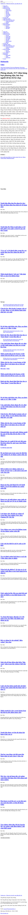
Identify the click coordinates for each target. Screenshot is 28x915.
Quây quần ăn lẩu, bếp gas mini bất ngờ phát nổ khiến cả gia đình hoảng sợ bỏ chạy (14, 594)
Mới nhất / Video (5, 368)
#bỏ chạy (20, 157)
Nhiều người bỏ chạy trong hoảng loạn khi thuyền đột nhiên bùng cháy (13, 711)
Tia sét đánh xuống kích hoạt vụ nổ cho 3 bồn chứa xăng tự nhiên (14, 557)
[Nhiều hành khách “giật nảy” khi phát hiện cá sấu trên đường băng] (13, 271)
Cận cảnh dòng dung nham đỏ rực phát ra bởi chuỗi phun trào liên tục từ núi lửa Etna (14, 345)
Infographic (8, 55)
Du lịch (7, 25)
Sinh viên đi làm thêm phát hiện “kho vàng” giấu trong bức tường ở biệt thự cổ (13, 664)
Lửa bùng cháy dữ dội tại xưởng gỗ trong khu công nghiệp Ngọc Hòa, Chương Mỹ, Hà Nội (12, 515)
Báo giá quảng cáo (4, 913)
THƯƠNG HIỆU (6, 18)
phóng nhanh (6, 118)
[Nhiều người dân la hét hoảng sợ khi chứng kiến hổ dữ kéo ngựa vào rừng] (14, 350)
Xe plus (7, 16)
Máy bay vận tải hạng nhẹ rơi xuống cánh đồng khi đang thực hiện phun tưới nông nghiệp (14, 778)
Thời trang (8, 27)
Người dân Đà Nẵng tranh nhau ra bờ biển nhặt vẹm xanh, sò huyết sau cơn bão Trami (13, 228)
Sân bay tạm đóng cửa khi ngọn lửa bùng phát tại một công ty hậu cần (12, 755)
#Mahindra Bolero (10, 158)
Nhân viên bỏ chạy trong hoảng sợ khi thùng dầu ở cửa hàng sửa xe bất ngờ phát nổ (13, 364)
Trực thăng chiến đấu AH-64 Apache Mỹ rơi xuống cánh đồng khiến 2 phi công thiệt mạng (13, 826)
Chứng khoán (8, 10)
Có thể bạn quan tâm (6, 447)
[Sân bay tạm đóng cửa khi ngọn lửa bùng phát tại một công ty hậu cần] (13, 751)
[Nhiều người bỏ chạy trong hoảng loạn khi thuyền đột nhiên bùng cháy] (13, 707)
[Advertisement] (14, 173)
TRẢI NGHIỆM (6, 24)
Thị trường (8, 14)
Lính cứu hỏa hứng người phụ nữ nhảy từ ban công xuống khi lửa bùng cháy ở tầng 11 (13, 687)
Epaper (4, 58)
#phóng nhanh (15, 157)
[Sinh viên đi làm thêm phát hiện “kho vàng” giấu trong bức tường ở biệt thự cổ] (13, 659)
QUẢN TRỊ (5, 17)
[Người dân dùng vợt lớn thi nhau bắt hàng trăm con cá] (13, 729)
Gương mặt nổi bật (9, 21)
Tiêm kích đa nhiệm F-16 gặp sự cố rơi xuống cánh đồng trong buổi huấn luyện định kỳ (14, 571)
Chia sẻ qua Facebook (5, 67)
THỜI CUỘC (6, 7)
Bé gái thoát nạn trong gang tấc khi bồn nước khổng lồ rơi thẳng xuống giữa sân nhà (14, 454)
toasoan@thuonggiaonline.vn (9, 908)
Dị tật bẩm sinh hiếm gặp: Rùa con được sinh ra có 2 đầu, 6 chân (14, 327)
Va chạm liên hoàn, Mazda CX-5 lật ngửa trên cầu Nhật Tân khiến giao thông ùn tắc (12, 618)
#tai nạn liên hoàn (4, 157)
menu (2, 1)
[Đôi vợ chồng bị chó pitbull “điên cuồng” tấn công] (13, 637)
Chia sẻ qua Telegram (8, 68)
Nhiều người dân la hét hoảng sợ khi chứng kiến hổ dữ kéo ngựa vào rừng (13, 354)
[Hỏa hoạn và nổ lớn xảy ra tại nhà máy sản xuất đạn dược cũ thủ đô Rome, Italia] (13, 798)
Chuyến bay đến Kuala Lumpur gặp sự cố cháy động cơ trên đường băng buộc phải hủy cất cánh (13, 310)
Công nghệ (8, 15)
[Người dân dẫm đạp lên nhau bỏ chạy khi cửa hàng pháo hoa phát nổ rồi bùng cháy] (13, 200)
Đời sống (8, 28)
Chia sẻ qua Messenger (14, 67)
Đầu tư (7, 11)
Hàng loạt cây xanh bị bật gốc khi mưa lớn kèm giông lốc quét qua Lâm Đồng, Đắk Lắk (13, 443)
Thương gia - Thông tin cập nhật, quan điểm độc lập (11, 3)
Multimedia (5, 54)
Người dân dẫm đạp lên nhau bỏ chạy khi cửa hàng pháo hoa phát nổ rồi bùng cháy (14, 205)
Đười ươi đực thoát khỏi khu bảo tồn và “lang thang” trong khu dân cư (14, 336)
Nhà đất (7, 12)
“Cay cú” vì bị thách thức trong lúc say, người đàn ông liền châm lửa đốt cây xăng (14, 252)
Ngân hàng (8, 9)
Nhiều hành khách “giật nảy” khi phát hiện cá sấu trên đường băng (13, 275)
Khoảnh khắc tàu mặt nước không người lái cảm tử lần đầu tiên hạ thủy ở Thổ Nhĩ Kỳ (14, 433)
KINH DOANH (6, 8)
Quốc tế (7, 22)
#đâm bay (10, 157)
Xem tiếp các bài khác (5, 837)
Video (7, 56)
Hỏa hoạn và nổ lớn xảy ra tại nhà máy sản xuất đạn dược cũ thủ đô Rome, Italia (13, 802)
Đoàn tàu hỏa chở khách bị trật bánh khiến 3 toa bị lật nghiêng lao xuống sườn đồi (13, 486)
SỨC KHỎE (5, 23)
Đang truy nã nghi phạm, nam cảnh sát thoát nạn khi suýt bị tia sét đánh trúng (13, 500)
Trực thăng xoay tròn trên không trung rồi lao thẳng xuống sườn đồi (14, 530)
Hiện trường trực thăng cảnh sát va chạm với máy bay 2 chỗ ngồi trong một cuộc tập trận (14, 470)
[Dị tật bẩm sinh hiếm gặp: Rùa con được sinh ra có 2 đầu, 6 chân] (13, 323)
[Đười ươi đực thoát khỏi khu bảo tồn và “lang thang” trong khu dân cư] (14, 332)
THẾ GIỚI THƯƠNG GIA (9, 20)
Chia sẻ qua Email (21, 68)
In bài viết (15, 68)
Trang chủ (5, 5)
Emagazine (8, 57)
